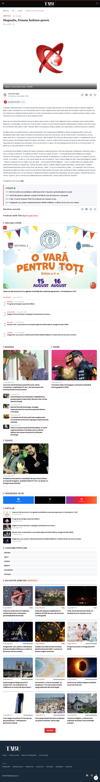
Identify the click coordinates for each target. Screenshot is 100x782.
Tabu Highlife (49, 766)
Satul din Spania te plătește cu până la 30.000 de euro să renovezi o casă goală (39, 195)
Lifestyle (20, 10)
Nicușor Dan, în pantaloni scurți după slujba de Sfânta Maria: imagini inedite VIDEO (38, 324)
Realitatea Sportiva (18, 766)
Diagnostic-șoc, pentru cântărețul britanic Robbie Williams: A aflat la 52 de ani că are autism (44, 202)
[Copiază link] (82, 95)
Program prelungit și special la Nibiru (21, 304)
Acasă (7, 10)
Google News (32, 215)
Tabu (17, 94)
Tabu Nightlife (59, 766)
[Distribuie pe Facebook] (86, 95)
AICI (22, 181)
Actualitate (7, 297)
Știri (13, 10)
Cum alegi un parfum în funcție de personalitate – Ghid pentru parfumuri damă (17, 720)
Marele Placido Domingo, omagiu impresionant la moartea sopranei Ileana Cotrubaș (28, 409)
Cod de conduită (43, 755)
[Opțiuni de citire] (96, 778)
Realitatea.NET (6, 766)
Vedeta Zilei (68, 766)
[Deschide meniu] (3, 3)
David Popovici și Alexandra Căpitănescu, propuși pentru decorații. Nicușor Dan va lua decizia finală (29, 399)
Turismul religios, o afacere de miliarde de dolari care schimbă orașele (80, 720)
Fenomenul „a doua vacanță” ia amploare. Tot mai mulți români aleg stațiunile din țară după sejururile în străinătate (48, 686)
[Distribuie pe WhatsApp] (91, 95)
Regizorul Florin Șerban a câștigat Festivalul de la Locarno (28, 314)
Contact (4, 755)
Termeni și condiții (14, 755)
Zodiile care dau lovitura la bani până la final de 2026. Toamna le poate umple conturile (48, 649)
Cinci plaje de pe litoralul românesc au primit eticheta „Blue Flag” (50, 719)
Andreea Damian (91, 643)
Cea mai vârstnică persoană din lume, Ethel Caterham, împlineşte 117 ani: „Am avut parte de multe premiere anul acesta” (23, 387)
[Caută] (97, 3)
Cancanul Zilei (40, 766)
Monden (10, 302)
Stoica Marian (28, 715)
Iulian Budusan (28, 643)
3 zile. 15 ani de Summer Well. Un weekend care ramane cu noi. (32, 199)
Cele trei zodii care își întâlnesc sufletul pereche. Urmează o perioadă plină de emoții (40, 192)
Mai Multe (50, 730)
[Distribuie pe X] (95, 95)
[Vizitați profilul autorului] (5, 95)
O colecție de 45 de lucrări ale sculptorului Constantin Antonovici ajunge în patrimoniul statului (29, 419)
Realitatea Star (29, 766)
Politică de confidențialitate (28, 755)
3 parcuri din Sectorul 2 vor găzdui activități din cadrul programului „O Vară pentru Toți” (40, 291)
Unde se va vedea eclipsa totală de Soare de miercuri (81, 683)
